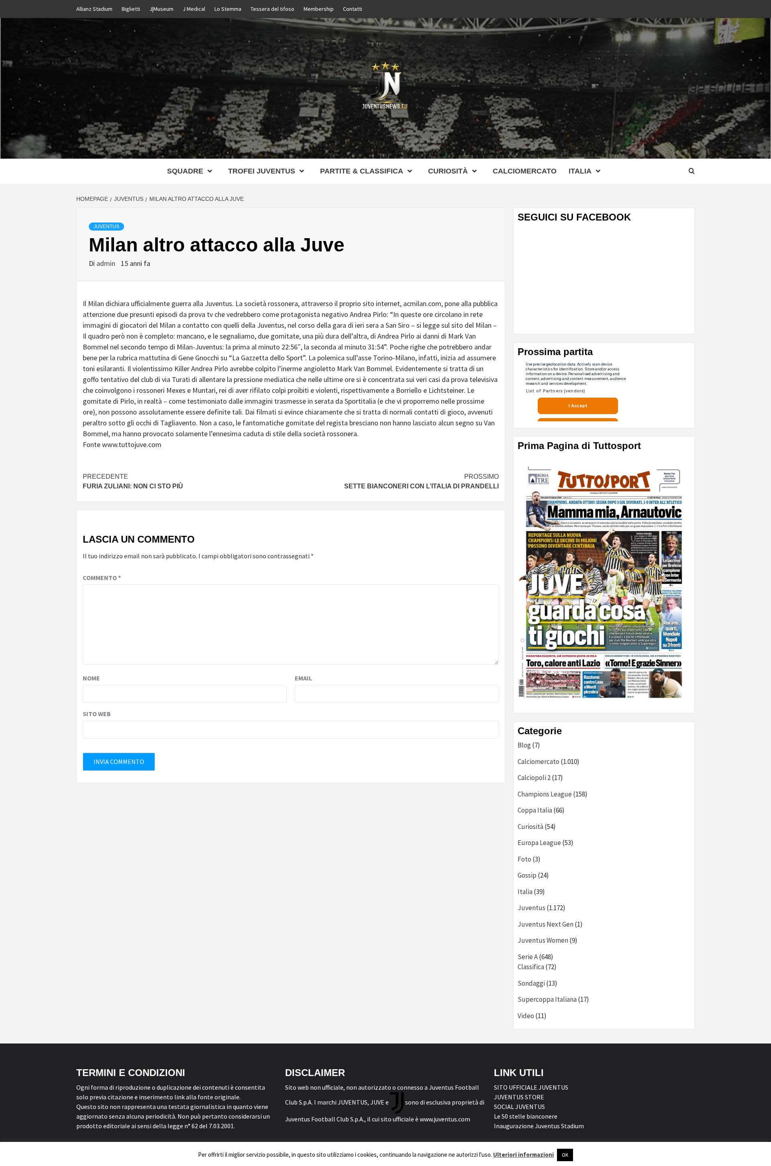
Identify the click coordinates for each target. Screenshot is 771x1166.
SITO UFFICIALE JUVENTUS (531, 1087)
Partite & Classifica (361, 171)
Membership (319, 8)
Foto (524, 859)
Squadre (185, 171)
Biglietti (131, 8)
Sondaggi (531, 983)
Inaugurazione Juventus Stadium (539, 1126)
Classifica (531, 966)
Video (526, 1015)
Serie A (528, 956)
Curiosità (448, 171)
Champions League (545, 794)
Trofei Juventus (261, 171)
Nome (91, 678)
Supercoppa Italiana (547, 999)
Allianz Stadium (94, 8)
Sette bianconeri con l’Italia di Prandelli (421, 481)
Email (303, 678)
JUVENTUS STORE (519, 1097)
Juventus (106, 226)
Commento (102, 578)
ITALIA (580, 171)
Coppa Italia (535, 810)
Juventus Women (543, 940)
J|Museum (161, 8)
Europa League (539, 842)
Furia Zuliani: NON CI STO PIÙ (133, 481)
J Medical (194, 8)
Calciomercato (525, 171)
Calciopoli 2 (534, 777)
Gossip (527, 875)
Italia (525, 891)
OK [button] (565, 1155)
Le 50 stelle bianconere (525, 1116)
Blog (524, 745)
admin (106, 263)
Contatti (352, 8)
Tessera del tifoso (272, 8)
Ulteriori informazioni (523, 1154)
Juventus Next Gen (545, 924)
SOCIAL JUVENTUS (519, 1107)
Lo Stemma (227, 8)
